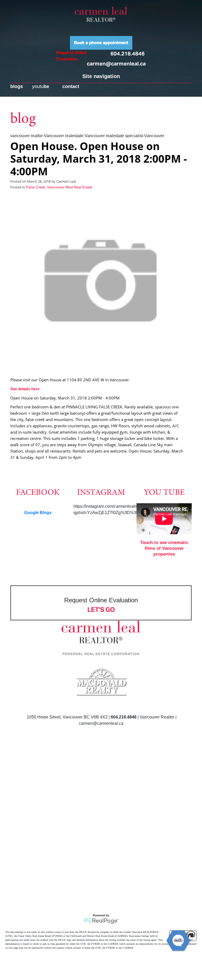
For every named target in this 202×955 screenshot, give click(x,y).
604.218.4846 (127, 53)
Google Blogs (38, 512)
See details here (24, 389)
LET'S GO (101, 609)
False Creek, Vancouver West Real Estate (59, 187)
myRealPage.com (101, 921)
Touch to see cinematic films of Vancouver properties (164, 548)
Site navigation (101, 76)
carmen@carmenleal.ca (116, 63)
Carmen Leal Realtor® (101, 14)
